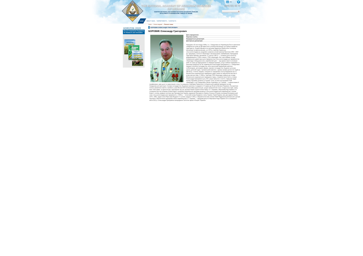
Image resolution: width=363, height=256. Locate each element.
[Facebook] (239, 2)
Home (150, 24)
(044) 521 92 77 (232, 5)
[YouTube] (234, 2)
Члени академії (158, 24)
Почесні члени (168, 24)
